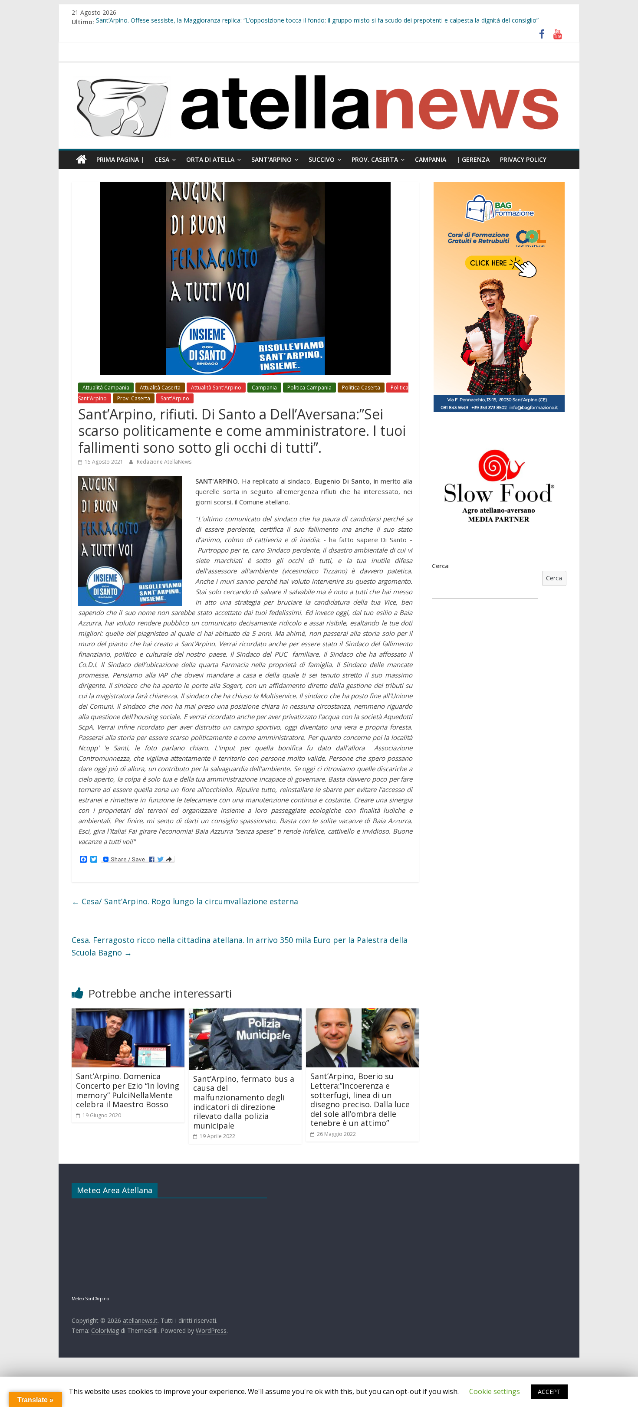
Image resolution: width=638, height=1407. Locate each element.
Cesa (162, 159)
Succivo (322, 159)
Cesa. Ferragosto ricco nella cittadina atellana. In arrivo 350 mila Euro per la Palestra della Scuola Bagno (240, 946)
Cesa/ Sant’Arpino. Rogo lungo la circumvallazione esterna (185, 901)
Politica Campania (309, 387)
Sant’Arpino (271, 159)
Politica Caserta (361, 387)
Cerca (440, 566)
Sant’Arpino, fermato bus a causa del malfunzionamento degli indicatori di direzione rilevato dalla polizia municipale (243, 1102)
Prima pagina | (120, 159)
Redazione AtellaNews (164, 461)
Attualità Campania (105, 387)
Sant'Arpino (175, 398)
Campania (430, 159)
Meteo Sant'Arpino (90, 1299)
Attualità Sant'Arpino (216, 387)
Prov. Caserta (375, 159)
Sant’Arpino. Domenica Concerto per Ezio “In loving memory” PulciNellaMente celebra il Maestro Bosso (127, 1090)
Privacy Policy (523, 159)
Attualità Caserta (160, 387)
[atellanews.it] (319, 67)
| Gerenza (473, 159)
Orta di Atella (210, 159)
